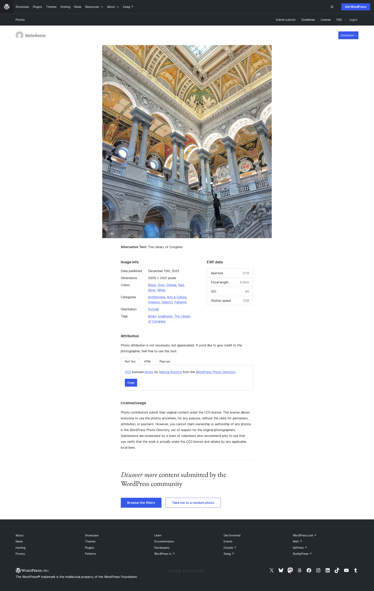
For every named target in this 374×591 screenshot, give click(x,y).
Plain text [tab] (165, 361)
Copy (131, 382)
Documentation (164, 541)
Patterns (180, 302)
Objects (167, 302)
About (19, 535)
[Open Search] (331, 7)
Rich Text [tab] (130, 361)
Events (228, 541)
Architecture (156, 297)
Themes (90, 541)
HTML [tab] (147, 361)
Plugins (89, 547)
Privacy (20, 553)
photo (149, 372)
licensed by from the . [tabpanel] (180, 372)
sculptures (165, 316)
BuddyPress (302, 553)
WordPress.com (305, 535)
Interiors (154, 302)
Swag (229, 553)
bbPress (300, 547)
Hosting (21, 547)
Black (152, 285)
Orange (171, 285)
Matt (297, 541)
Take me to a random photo (193, 503)
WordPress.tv (164, 553)
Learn (157, 535)
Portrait (153, 309)
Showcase (91, 535)
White (161, 290)
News (19, 541)
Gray (161, 285)
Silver (151, 290)
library (152, 316)
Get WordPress (355, 6)
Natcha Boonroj (35, 35)
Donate (230, 547)
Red (181, 285)
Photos (20, 19)
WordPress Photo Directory (216, 372)
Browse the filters (141, 503)
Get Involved (232, 535)
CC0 (128, 372)
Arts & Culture (176, 297)
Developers (161, 547)
